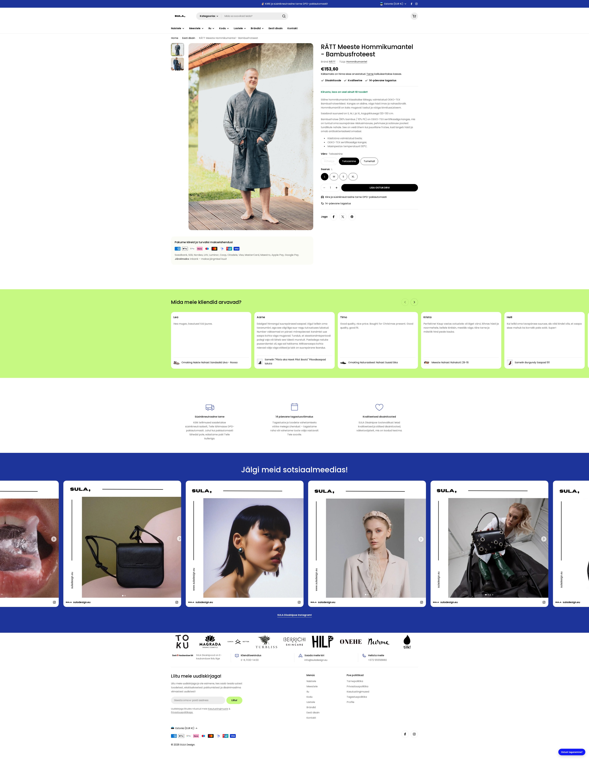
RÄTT (332, 61)
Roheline (331, 162)
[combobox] (242, 16)
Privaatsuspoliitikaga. (182, 712)
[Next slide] (414, 302)
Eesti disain (188, 38)
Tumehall (369, 161)
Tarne (370, 74)
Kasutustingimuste (218, 708)
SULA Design (187, 744)
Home (174, 38)
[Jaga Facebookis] (333, 216)
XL (353, 176)
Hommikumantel (356, 61)
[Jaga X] (342, 216)
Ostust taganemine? (572, 752)
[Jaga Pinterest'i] (352, 216)
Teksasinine (349, 161)
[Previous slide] (405, 302)
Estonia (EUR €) (393, 3)
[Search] (284, 16)
